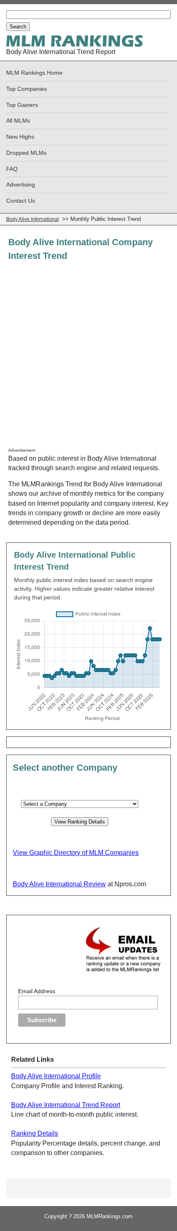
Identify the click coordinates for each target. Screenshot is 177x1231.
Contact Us (20, 201)
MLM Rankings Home (34, 73)
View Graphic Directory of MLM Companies (76, 852)
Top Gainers (22, 105)
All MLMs (18, 121)
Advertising (20, 185)
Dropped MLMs (26, 153)
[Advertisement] (88, 358)
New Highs (20, 137)
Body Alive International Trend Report (65, 1104)
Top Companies (26, 89)
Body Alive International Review (59, 884)
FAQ (12, 169)
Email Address (36, 991)
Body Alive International (32, 219)
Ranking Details (34, 1133)
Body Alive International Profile (56, 1075)
